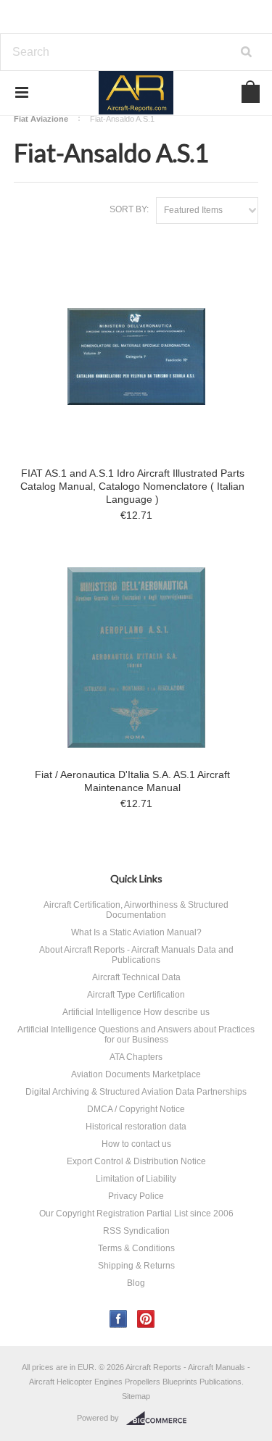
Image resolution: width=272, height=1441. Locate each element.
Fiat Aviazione (41, 118)
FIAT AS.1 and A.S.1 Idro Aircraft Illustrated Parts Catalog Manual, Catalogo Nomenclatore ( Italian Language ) (132, 486)
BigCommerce (160, 1419)
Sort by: (129, 209)
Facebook (119, 1319)
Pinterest (146, 1319)
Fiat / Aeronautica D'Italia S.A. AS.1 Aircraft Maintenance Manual (132, 781)
